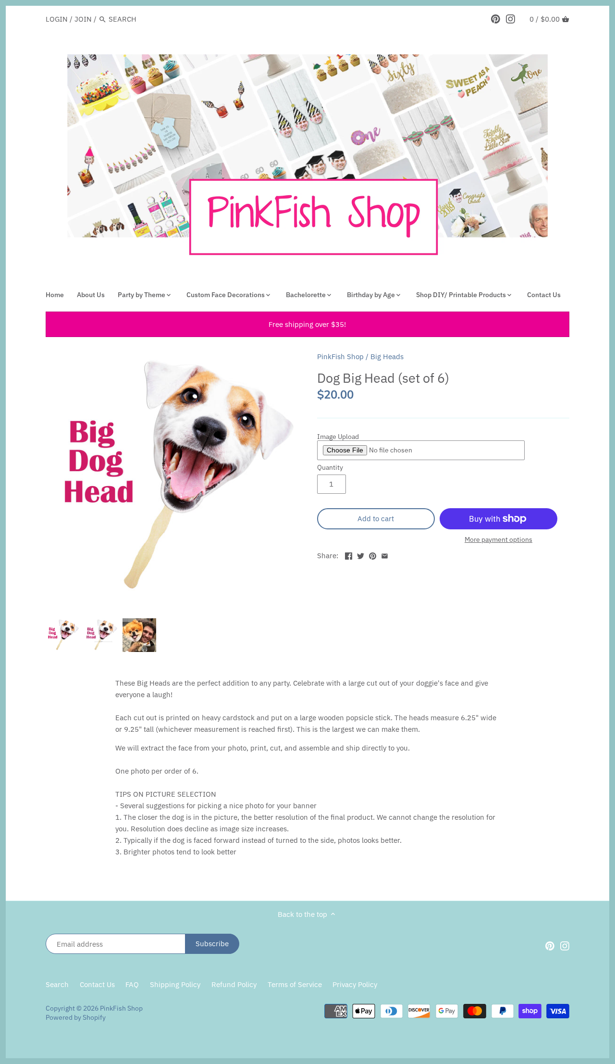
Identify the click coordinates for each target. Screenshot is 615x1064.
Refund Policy (234, 984)
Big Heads (387, 356)
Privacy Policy (354, 984)
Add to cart (375, 518)
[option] (62, 635)
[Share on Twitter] (360, 554)
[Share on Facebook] (348, 554)
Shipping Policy (175, 984)
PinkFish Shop (340, 356)
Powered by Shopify (76, 1017)
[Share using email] (384, 554)
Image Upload (338, 437)
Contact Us (97, 984)
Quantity (330, 467)
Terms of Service (295, 984)
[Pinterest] (495, 19)
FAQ (132, 984)
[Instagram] (510, 19)
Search (57, 984)
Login (57, 19)
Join (83, 19)
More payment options (498, 539)
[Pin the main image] (372, 554)
